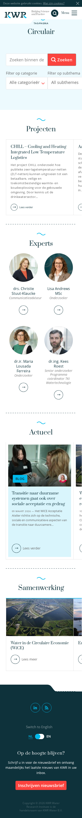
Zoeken (64, 59)
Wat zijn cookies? (53, 3)
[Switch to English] (39, 736)
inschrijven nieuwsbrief (41, 785)
